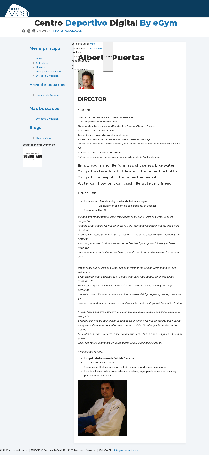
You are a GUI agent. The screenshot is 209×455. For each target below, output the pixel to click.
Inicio (39, 58)
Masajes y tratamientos (49, 71)
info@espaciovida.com (67, 30)
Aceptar (108, 56)
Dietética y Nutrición (47, 75)
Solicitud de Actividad (48, 95)
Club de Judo (43, 138)
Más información (96, 46)
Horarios (40, 67)
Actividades (42, 63)
